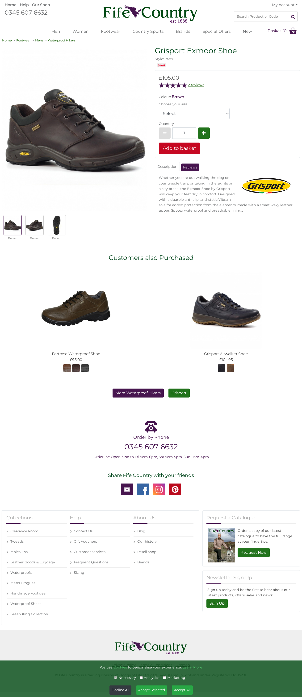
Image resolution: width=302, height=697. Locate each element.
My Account (283, 5)
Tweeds (17, 541)
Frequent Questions (91, 562)
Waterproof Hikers (62, 40)
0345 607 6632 (26, 12)
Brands (183, 31)
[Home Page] (150, 14)
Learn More (192, 667)
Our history (147, 541)
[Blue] (221, 367)
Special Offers (216, 31)
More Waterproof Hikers (138, 393)
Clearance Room (24, 531)
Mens (39, 40)
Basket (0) (278, 30)
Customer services (89, 552)
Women (80, 31)
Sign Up (217, 603)
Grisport (179, 393)
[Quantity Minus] (165, 133)
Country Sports (148, 31)
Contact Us (83, 531)
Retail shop (146, 552)
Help (24, 5)
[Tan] (67, 367)
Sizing (79, 572)
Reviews (190, 167)
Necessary (127, 678)
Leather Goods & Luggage (32, 562)
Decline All (120, 690)
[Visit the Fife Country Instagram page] (159, 489)
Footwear (110, 31)
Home (11, 5)
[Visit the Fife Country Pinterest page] (175, 489)
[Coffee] (75, 367)
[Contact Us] (127, 489)
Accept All (182, 690)
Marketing (176, 678)
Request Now (254, 552)
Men (55, 31)
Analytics (151, 678)
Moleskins (19, 552)
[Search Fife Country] (293, 16)
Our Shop (41, 5)
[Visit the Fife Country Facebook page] (143, 489)
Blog (141, 531)
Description (167, 166)
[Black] (84, 367)
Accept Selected (151, 690)
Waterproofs (21, 572)
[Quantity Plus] (204, 133)
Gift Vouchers (85, 541)
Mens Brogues (22, 583)
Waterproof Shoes (25, 604)
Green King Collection (29, 614)
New (247, 31)
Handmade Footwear (28, 593)
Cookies (120, 667)
